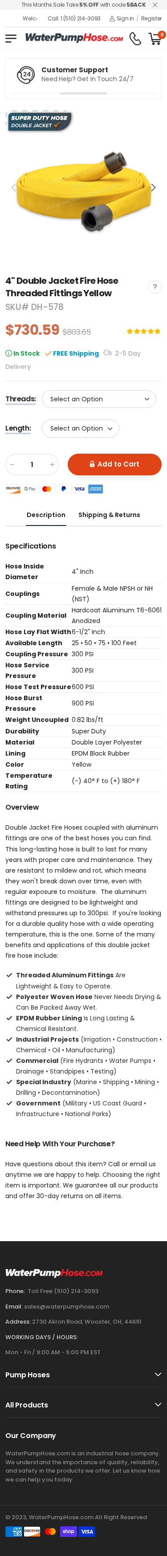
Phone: (15, 1291)
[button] (153, 187)
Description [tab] (46, 514)
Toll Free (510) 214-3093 (63, 1291)
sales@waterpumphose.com (66, 1306)
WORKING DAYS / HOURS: (41, 1337)
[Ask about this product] (155, 287)
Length (18, 428)
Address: (18, 1321)
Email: (14, 1306)
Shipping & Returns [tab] (109, 514)
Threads (20, 399)
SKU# (18, 307)
